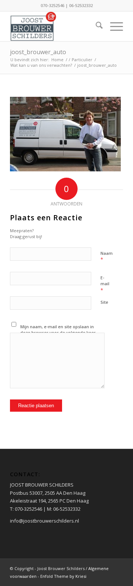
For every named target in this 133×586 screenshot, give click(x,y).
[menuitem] (95, 26)
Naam (106, 256)
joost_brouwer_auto (38, 52)
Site (104, 302)
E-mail (104, 284)
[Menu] (113, 26)
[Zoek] (95, 26)
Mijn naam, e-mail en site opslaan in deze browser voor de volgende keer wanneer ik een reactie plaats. (58, 333)
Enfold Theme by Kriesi (63, 576)
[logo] (55, 26)
